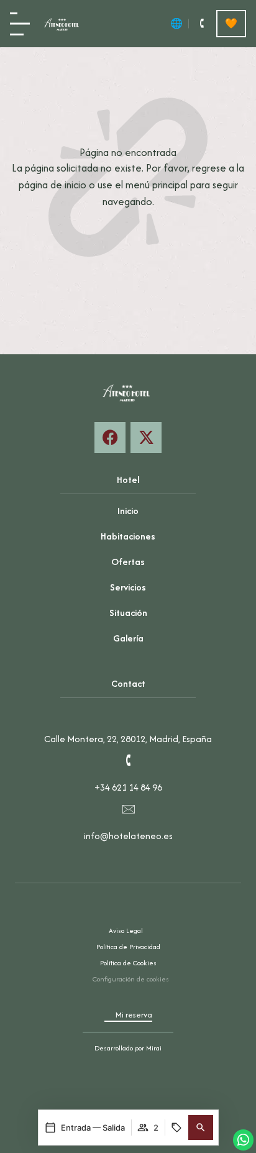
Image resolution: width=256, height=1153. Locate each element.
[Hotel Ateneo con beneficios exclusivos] (231, 23)
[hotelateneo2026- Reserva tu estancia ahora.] (146, 437)
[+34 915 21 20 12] (128, 760)
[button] (200, 1127)
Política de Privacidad (128, 947)
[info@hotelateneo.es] (128, 808)
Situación (128, 612)
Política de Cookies (128, 963)
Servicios (128, 587)
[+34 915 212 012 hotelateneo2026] (201, 23)
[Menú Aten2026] (20, 23)
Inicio (128, 510)
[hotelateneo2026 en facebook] (110, 437)
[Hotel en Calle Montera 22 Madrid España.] (128, 711)
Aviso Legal (126, 930)
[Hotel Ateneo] (63, 23)
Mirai (154, 1048)
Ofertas (128, 561)
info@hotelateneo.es (128, 835)
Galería (128, 638)
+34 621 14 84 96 (128, 787)
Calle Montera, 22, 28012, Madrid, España (128, 738)
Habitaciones (128, 536)
